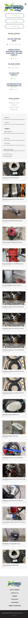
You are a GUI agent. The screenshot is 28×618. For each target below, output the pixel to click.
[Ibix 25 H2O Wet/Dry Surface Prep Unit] (14, 278)
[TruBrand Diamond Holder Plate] (14, 171)
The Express (14, 602)
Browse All (14, 105)
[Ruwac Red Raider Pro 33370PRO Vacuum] (14, 257)
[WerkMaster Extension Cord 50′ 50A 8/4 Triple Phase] (14, 472)
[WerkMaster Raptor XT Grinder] (14, 429)
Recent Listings (15, 16)
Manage (15, 21)
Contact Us (14, 593)
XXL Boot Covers (14, 64)
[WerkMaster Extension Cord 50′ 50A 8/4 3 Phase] (14, 451)
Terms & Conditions (15, 605)
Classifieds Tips (14, 109)
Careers (14, 596)
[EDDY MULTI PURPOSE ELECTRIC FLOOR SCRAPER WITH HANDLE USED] (14, 214)
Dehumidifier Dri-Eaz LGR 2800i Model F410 (14, 85)
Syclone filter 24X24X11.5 (14, 74)
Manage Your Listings (14, 102)
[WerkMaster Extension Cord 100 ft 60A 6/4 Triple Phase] (14, 300)
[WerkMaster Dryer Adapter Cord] (14, 408)
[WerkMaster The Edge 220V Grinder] (14, 537)
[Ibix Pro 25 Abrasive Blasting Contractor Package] (14, 235)
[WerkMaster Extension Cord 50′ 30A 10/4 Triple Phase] (14, 494)
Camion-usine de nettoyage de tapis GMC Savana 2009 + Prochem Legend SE (14, 52)
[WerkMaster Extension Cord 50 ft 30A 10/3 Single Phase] (14, 365)
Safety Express (14, 589)
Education (14, 599)
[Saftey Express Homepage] (14, 6)
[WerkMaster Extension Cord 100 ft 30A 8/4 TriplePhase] (14, 192)
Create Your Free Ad (14, 107)
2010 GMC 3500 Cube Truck (14, 39)
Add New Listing (15, 26)
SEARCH (7, 155)
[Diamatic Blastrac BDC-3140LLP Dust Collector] (14, 515)
